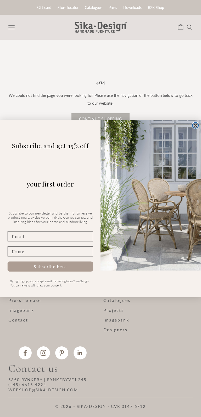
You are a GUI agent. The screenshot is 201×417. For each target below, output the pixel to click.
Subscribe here (50, 266)
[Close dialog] (195, 125)
